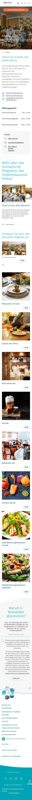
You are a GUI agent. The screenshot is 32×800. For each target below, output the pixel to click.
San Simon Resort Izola (9, 734)
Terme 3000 (5, 715)
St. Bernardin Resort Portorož (11, 728)
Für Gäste (5, 744)
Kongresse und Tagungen (11, 756)
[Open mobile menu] (29, 3)
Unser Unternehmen (9, 750)
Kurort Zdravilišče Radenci (10, 718)
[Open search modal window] (25, 3)
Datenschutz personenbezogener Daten (17, 673)
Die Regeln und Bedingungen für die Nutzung (13, 790)
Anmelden (16, 678)
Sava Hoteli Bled (6, 708)
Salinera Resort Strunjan (9, 731)
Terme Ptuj (5, 721)
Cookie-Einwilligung (14, 793)
